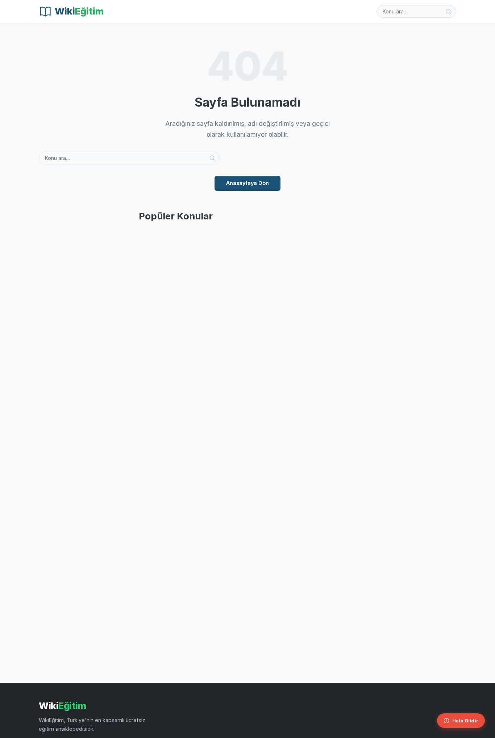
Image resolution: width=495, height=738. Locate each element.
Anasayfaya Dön (247, 183)
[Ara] (448, 11)
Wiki (62, 705)
